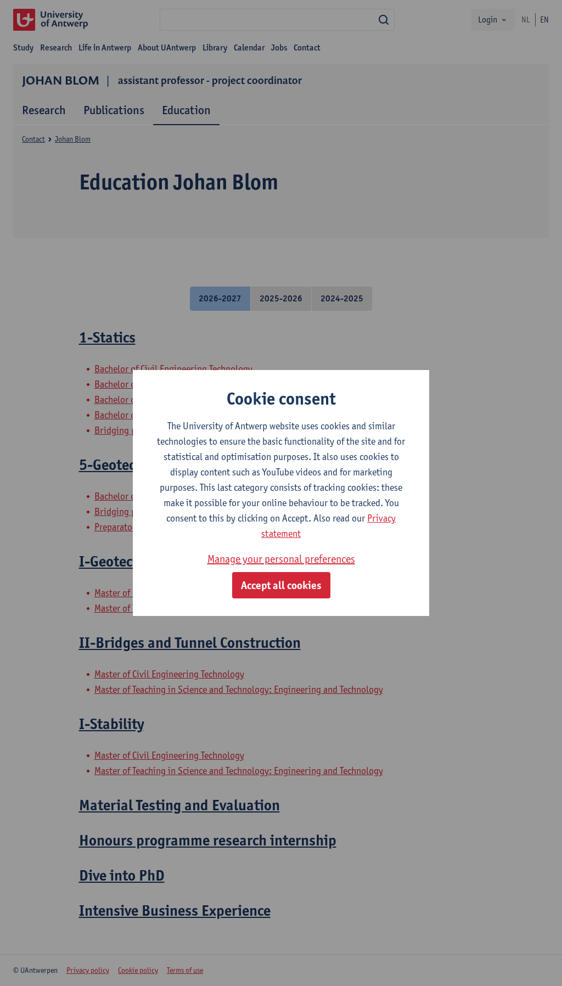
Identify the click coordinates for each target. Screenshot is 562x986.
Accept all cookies (281, 585)
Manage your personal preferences (281, 558)
